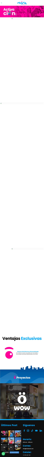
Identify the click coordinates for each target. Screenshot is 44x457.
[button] (4, 353)
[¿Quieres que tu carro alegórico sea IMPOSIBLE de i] (11, 433)
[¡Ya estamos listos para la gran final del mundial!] (11, 447)
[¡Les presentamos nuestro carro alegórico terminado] (4, 440)
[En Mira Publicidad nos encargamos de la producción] (18, 433)
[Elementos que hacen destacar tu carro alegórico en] (11, 440)
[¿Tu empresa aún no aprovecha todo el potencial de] (18, 447)
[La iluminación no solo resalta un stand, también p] (4, 447)
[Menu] (1, 3)
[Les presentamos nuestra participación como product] (18, 440)
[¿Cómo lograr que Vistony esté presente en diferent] (4, 433)
